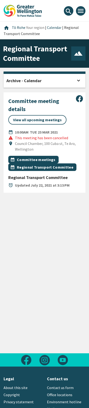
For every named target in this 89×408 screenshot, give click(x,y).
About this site (16, 387)
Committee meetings (36, 159)
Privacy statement (19, 401)
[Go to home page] (23, 10)
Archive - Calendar (24, 80)
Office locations (59, 394)
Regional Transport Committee (45, 167)
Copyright (12, 394)
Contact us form (60, 387)
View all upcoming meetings (37, 119)
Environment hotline (64, 401)
